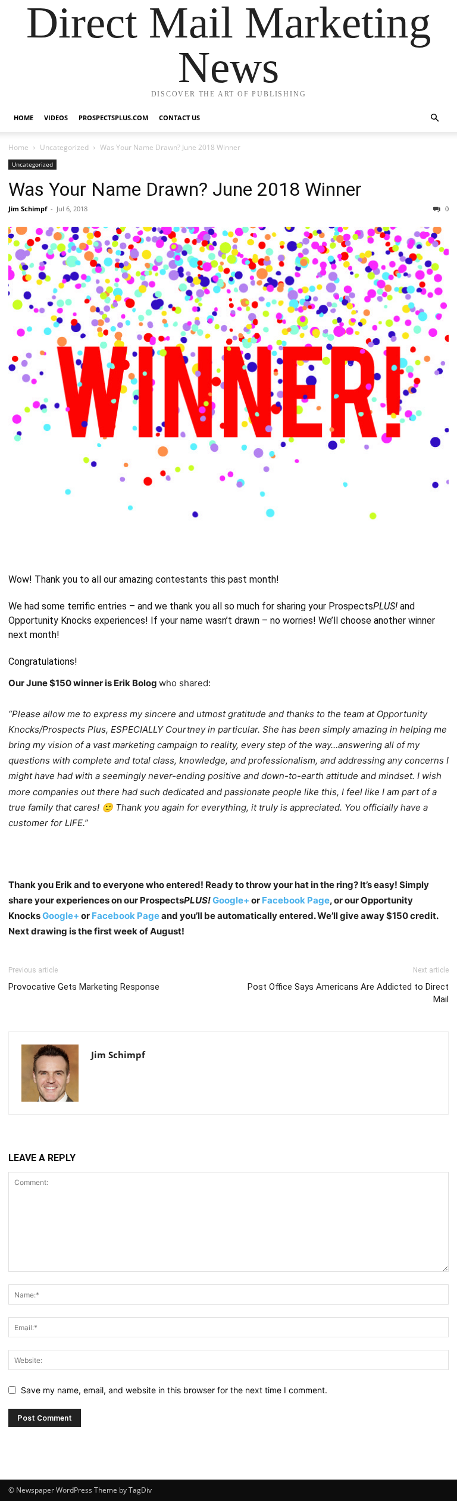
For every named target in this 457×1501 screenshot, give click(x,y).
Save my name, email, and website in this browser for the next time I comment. (174, 1390)
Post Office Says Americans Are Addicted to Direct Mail (348, 993)
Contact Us (179, 117)
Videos (56, 117)
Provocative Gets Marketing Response (83, 986)
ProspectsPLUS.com (113, 117)
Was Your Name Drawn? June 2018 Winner (185, 189)
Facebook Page (296, 900)
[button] (434, 118)
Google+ (230, 900)
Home (23, 117)
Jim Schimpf (27, 208)
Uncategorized (64, 147)
